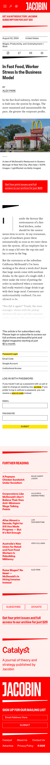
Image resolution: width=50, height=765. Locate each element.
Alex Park (9, 91)
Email (5, 401)
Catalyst (7, 740)
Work (5, 46)
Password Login (10, 354)
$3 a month (8, 344)
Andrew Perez (37, 496)
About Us (22, 740)
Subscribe (13, 607)
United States (32, 38)
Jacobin (32, 16)
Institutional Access (11, 368)
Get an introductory (15, 16)
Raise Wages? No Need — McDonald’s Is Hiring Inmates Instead (12, 576)
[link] (16, 6)
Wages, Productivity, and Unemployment (22, 44)
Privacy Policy (25, 746)
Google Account (10, 364)
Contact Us (38, 740)
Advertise (7, 746)
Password (8, 413)
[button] (5, 6)
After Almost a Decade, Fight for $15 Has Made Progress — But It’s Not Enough (12, 526)
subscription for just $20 (17, 20)
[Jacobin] (36, 6)
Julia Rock (36, 494)
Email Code (7, 359)
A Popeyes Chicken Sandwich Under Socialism (13, 480)
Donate (36, 607)
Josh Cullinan (38, 543)
